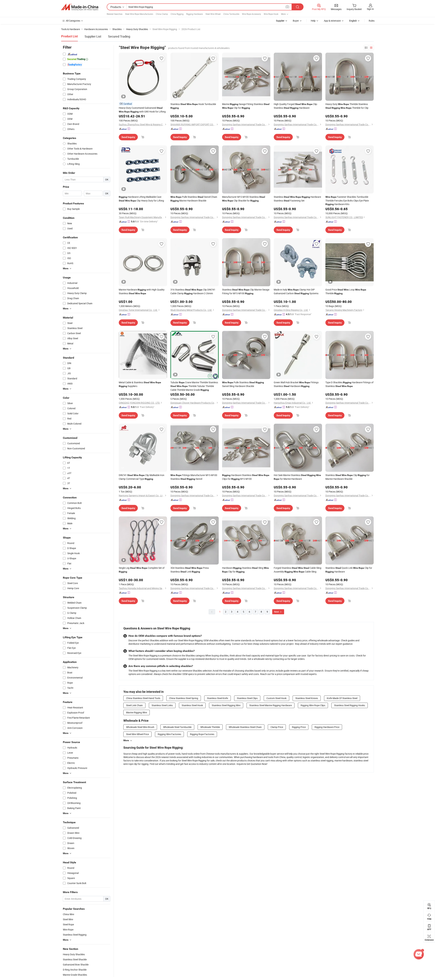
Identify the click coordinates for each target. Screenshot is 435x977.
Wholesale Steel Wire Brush (140, 727)
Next (277, 611)
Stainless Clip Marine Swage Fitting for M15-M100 (245, 291)
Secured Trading (119, 36)
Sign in (370, 9)
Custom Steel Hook (276, 698)
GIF (122, 467)
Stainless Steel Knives (306, 698)
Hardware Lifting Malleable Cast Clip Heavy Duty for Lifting (141, 198)
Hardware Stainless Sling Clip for (245, 569)
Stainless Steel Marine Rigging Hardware (270, 705)
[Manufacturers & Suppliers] (79, 7)
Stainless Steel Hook (192, 705)
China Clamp (162, 14)
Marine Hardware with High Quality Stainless (141, 291)
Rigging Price (299, 727)
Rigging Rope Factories (202, 734)
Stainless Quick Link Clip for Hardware (348, 569)
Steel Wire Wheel (213, 14)
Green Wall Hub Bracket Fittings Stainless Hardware (296, 384)
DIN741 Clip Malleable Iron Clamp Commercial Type (141, 476)
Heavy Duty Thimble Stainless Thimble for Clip (346, 105)
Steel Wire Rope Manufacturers (139, 14)
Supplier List (93, 36)
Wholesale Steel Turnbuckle (177, 727)
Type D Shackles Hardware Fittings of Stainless (349, 384)
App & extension (332, 20)
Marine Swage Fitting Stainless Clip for (245, 105)
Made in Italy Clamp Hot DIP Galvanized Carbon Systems (296, 291)
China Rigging (177, 14)
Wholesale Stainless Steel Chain (245, 727)
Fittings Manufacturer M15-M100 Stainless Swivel (193, 476)
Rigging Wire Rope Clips (313, 705)
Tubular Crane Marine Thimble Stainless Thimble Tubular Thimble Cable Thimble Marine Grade (194, 386)
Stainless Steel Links (162, 705)
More (126, 740)
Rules (372, 20)
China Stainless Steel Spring (183, 698)
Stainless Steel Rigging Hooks (349, 705)
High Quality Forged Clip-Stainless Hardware (296, 105)
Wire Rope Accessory (251, 14)
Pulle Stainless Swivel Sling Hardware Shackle (243, 384)
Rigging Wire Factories (169, 734)
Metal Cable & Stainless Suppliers (140, 384)
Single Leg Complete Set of (141, 569)
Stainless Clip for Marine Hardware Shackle (347, 476)
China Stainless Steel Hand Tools (143, 698)
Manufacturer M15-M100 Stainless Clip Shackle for (243, 198)
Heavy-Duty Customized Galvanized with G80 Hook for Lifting (142, 109)
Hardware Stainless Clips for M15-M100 (245, 476)
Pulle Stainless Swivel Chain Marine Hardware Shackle (193, 198)
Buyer (296, 20)
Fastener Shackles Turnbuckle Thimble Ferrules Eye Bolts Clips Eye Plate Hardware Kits (347, 200)
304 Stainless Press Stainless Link (189, 569)
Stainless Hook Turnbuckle (193, 105)
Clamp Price (277, 727)
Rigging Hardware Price (327, 727)
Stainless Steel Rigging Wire (226, 705)
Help (313, 20)
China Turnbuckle (231, 14)
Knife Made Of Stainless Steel (342, 698)
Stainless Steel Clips (247, 698)
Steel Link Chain (134, 705)
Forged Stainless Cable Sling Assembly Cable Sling (297, 569)
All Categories (73, 20)
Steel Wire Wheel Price (137, 734)
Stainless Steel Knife (217, 698)
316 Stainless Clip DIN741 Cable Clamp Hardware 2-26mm (192, 291)
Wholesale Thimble (210, 727)
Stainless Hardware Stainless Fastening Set (297, 198)
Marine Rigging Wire (136, 712)
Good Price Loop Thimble (345, 291)
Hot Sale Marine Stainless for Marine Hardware (297, 476)
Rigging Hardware (194, 14)
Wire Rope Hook (271, 14)
